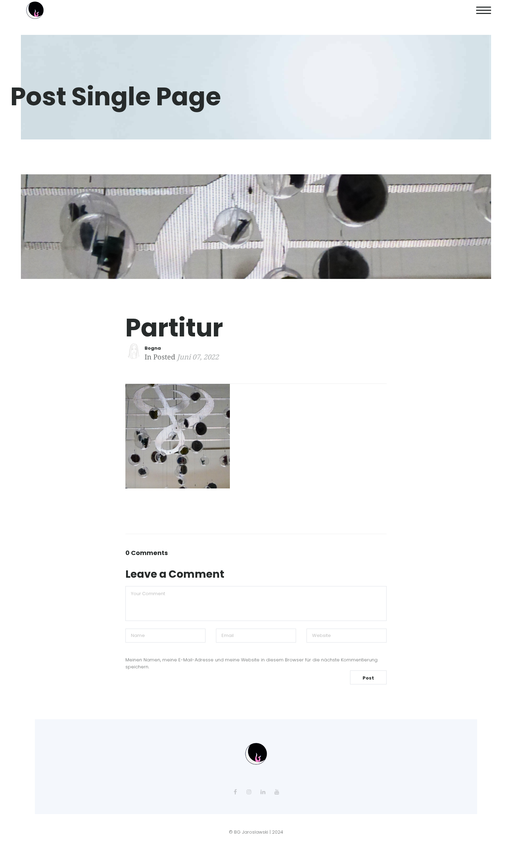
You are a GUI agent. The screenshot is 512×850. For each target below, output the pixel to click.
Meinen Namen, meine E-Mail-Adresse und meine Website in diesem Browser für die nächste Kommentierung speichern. (251, 663)
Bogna (153, 348)
